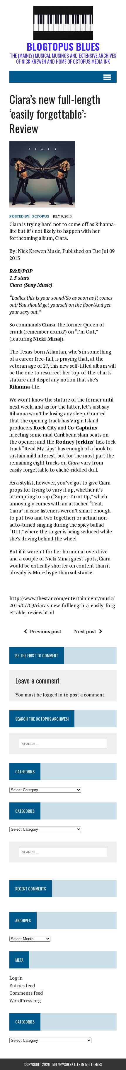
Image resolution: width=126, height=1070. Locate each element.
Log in (16, 978)
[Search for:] (63, 743)
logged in (52, 694)
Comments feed (26, 993)
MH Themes (93, 1064)
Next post (85, 631)
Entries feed (22, 985)
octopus (40, 216)
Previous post (45, 631)
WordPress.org (25, 1000)
